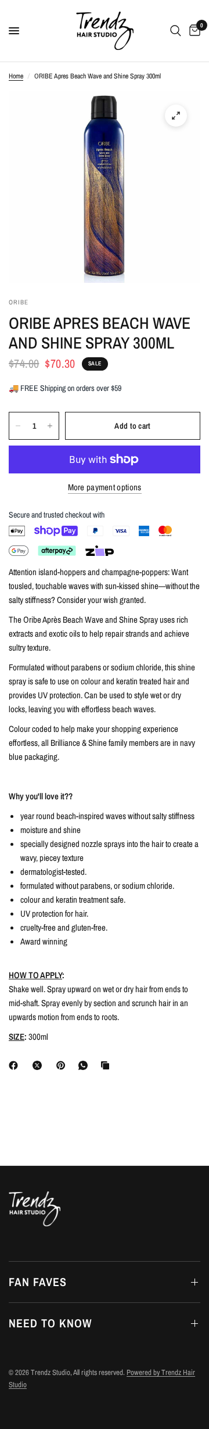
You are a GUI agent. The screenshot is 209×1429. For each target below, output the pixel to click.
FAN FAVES (38, 1282)
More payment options (105, 487)
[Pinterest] (63, 1065)
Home (16, 76)
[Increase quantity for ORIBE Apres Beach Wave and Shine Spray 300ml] (50, 425)
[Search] (175, 31)
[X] (39, 1065)
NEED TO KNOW (50, 1323)
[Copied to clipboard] (107, 1065)
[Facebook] (16, 1065)
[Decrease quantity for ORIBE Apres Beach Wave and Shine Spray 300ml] (18, 425)
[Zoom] (176, 116)
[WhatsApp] (85, 1065)
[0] (192, 31)
